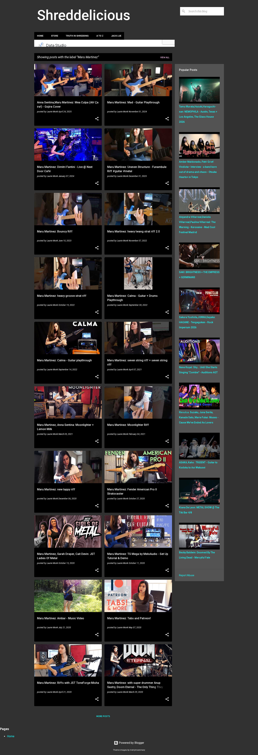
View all (164, 57)
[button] (97, 119)
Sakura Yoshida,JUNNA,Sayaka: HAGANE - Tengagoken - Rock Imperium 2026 (197, 322)
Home (40, 36)
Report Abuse (186, 575)
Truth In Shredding (77, 36)
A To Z (99, 36)
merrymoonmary (137, 750)
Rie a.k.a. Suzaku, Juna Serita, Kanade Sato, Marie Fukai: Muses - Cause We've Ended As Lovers (199, 417)
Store (54, 36)
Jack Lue (116, 36)
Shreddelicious (83, 15)
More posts (103, 716)
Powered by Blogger (131, 742)
